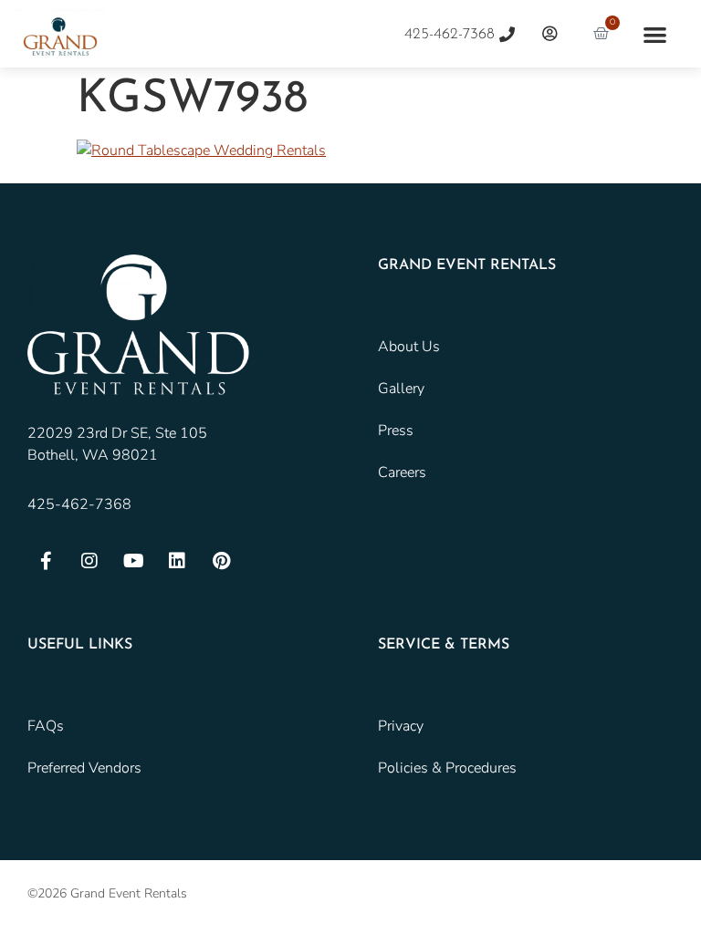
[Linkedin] (177, 561)
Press (395, 430)
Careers (402, 472)
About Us (409, 347)
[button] (655, 34)
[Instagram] (89, 561)
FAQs (45, 726)
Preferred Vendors (84, 768)
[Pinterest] (221, 561)
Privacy (401, 726)
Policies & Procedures (447, 768)
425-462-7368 (79, 504)
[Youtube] (133, 561)
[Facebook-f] (45, 561)
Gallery (401, 389)
